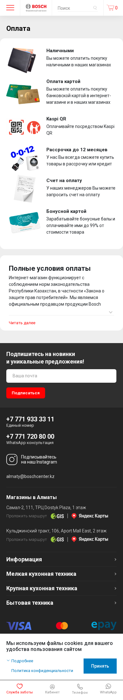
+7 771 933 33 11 (30, 419)
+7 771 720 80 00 (30, 436)
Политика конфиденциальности (42, 670)
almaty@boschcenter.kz (30, 476)
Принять (100, 666)
